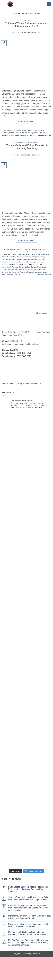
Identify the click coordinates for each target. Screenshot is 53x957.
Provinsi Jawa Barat (36, 264)
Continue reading (26, 122)
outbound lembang (26, 133)
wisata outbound (20, 135)
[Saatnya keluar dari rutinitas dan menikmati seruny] (26, 588)
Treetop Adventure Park (28, 272)
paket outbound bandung (24, 262)
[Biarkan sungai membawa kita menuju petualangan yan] (26, 538)
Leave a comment (44, 135)
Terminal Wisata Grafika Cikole (29, 270)
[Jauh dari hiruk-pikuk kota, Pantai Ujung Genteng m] (26, 741)
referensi (5, 135)
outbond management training (19, 259)
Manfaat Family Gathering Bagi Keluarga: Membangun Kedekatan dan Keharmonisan (27, 933)
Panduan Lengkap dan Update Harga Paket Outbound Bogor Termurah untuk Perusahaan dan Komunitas (28, 907)
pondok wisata (23, 264)
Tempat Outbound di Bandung (29, 267)
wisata (11, 135)
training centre (14, 272)
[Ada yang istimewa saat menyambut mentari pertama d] (26, 842)
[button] (49, 4)
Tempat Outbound (31, 142)
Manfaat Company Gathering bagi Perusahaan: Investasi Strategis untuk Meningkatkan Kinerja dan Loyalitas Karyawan (28, 942)
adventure (41, 249)
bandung (5, 252)
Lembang (5, 133)
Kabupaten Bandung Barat (11, 257)
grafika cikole (39, 130)
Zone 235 (30, 135)
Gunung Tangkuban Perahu (20, 254)
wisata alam (42, 272)
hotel (38, 254)
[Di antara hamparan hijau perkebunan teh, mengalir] (26, 791)
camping (12, 252)
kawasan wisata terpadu (30, 257)
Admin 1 (39, 33)
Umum (26, 20)
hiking (33, 254)
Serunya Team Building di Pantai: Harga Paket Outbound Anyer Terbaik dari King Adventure (28, 898)
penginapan (13, 264)
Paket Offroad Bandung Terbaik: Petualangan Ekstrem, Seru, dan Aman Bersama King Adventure (28, 889)
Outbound (18, 142)
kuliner (42, 257)
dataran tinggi (21, 252)
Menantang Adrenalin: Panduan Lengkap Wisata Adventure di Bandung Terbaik (29, 917)
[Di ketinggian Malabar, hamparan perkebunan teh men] (26, 690)
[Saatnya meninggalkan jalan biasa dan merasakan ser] (26, 639)
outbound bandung (37, 259)
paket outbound (39, 133)
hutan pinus (45, 254)
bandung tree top (28, 130)
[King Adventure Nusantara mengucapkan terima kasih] (26, 436)
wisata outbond (7, 275)
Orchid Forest (14, 133)
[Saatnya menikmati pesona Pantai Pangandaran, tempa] (26, 487)
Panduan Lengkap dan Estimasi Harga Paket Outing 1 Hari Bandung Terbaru (28, 925)
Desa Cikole (30, 252)
